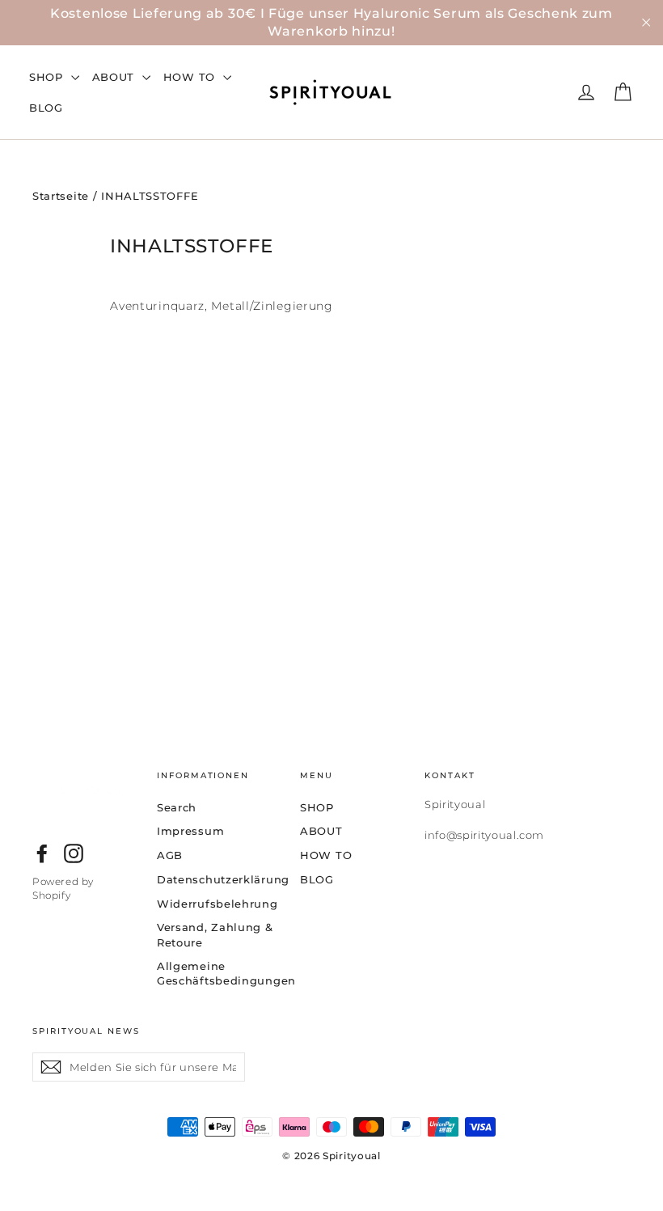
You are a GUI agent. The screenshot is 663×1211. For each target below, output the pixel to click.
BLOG (46, 107)
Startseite (60, 195)
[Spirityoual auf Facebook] (42, 853)
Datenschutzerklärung (216, 879)
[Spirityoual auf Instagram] (73, 853)
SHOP (48, 76)
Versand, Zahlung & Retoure (215, 934)
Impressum (190, 830)
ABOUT (115, 76)
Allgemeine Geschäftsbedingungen (216, 973)
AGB (170, 855)
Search (176, 807)
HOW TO (191, 76)
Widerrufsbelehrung (216, 903)
